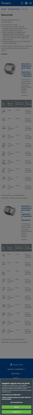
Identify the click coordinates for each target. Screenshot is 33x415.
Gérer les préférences (16, 402)
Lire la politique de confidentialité (11, 394)
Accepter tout (16, 412)
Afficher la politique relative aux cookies (13, 397)
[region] (16, 396)
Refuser (16, 407)
